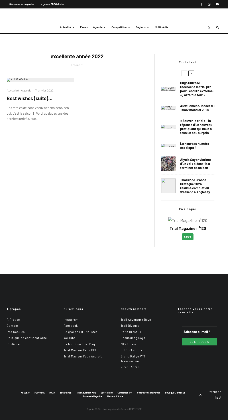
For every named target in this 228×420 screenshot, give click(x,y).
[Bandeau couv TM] (168, 145)
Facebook (71, 325)
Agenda (97, 27)
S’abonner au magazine (21, 4)
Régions (141, 27)
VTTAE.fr (25, 392)
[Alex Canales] (168, 108)
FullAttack (40, 392)
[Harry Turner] (168, 186)
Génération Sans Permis (148, 392)
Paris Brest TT (131, 332)
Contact (12, 325)
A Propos (13, 319)
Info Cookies (16, 332)
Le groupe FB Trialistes (52, 4)
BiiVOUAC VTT (131, 367)
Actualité (65, 27)
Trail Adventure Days (136, 319)
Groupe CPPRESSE (131, 408)
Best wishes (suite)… (30, 98)
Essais (84, 27)
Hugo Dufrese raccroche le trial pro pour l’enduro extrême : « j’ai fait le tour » (197, 89)
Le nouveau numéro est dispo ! (194, 146)
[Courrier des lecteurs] (168, 126)
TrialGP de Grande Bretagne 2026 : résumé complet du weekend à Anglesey (195, 186)
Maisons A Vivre (115, 396)
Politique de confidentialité (27, 338)
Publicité (13, 344)
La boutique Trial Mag (79, 344)
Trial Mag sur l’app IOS (80, 350)
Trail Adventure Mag (86, 392)
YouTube (70, 338)
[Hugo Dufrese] (168, 89)
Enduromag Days (133, 338)
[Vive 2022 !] (40, 80)
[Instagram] (209, 4)
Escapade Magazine (92, 396)
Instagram (71, 319)
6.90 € (187, 236)
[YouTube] (217, 4)
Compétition (119, 27)
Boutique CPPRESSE (175, 392)
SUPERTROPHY (131, 350)
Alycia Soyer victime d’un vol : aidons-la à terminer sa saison (195, 164)
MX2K (52, 392)
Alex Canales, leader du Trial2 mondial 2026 (197, 108)
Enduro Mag (65, 392)
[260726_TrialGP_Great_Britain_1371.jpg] (168, 163)
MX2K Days (128, 344)
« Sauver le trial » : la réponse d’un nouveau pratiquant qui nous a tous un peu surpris (196, 127)
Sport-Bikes (107, 392)
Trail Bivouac (130, 325)
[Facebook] (201, 4)
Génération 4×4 (125, 392)
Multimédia (161, 27)
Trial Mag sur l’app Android (83, 356)
